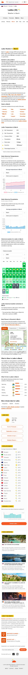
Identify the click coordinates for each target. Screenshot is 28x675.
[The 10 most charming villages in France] (14, 577)
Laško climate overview (13, 407)
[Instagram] (17, 654)
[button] (11, 344)
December (22, 116)
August (19, 94)
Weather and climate (6, 619)
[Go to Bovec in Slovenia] (14, 539)
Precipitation (22, 328)
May (20, 21)
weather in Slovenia (6, 408)
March (13, 21)
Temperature (4, 403)
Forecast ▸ (11, 18)
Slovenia (5, 6)
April (17, 21)
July (15, 94)
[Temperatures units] (24, 2)
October (22, 111)
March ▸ (17, 18)
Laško (15, 6)
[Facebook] (14, 654)
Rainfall (11, 403)
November (22, 114)
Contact (11, 668)
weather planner (22, 99)
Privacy (21, 668)
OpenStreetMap (23, 346)
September (4, 96)
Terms (16, 668)
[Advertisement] (14, 35)
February (8, 21)
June (24, 21)
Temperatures (12, 328)
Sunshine (17, 403)
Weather (4, 328)
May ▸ (22, 18)
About (6, 668)
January (3, 21)
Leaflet (17, 346)
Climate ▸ (5, 18)
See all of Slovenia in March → (12, 325)
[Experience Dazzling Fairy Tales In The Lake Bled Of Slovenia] (14, 558)
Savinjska (11, 6)
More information (13, 341)
